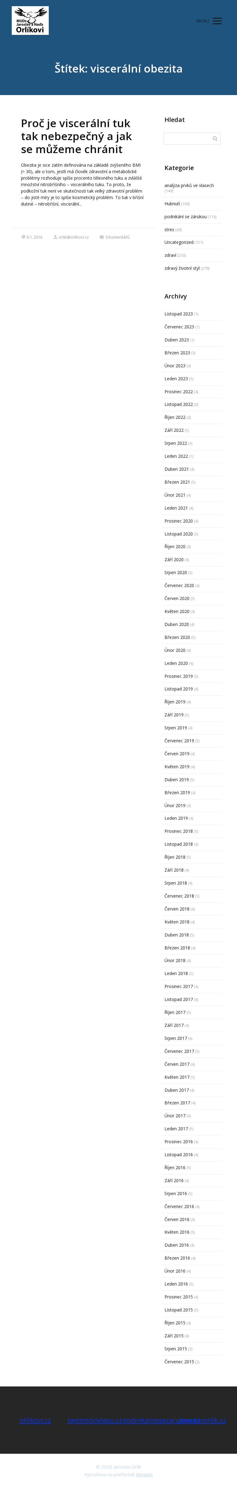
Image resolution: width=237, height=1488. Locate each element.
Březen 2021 (177, 482)
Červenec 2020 (179, 585)
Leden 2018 (176, 973)
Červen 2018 (176, 909)
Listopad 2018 (178, 844)
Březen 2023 (177, 353)
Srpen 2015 (175, 1349)
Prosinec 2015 (178, 1297)
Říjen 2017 (174, 1012)
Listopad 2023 (178, 314)
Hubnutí (172, 203)
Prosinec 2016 (178, 1141)
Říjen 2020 (174, 546)
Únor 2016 (174, 1271)
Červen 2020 (176, 598)
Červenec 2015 (179, 1362)
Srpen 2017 (175, 1038)
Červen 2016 (176, 1219)
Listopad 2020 (178, 534)
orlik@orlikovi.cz (74, 237)
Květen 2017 (176, 1077)
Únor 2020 (174, 650)
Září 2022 (174, 430)
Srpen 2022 (175, 443)
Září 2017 (174, 1025)
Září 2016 (174, 1180)
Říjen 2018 (174, 857)
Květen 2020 (176, 611)
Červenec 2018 (179, 896)
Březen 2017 (177, 1103)
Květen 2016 (176, 1232)
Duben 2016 (176, 1245)
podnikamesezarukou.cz (161, 1419)
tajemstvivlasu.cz (94, 1419)
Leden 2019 (176, 818)
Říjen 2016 (174, 1167)
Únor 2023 (174, 366)
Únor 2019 (174, 805)
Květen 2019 (176, 766)
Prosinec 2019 (178, 676)
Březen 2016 (177, 1258)
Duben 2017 (176, 1090)
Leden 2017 (176, 1129)
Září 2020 (174, 559)
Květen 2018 (176, 922)
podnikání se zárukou (185, 216)
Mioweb (144, 1474)
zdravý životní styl (182, 268)
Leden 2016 (176, 1284)
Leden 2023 (176, 378)
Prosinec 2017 (178, 986)
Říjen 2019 (174, 702)
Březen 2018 (177, 948)
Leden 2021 (176, 508)
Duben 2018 (176, 935)
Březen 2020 (177, 637)
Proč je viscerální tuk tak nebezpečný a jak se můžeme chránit (76, 136)
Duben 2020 (176, 624)
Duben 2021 (176, 469)
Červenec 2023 (179, 327)
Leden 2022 (176, 456)
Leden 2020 (176, 663)
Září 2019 (174, 715)
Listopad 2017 (178, 999)
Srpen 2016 (175, 1193)
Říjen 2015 (174, 1323)
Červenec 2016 (179, 1206)
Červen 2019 (176, 754)
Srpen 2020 (175, 572)
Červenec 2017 (179, 1051)
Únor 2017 (174, 1116)
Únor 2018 (174, 960)
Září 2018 (174, 870)
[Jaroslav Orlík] (30, 21)
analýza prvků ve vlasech (189, 185)
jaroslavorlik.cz (202, 1419)
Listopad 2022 (178, 404)
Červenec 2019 (179, 741)
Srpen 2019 (175, 728)
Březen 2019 (177, 792)
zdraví (170, 255)
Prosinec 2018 (178, 831)
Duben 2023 (176, 340)
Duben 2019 (176, 779)
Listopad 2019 (178, 689)
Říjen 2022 (174, 417)
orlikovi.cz (35, 1419)
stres (169, 229)
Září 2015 (174, 1336)
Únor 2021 (174, 495)
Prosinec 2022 (178, 391)
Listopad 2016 (178, 1154)
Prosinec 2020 (178, 521)
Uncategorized (178, 242)
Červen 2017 (176, 1064)
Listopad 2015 (178, 1310)
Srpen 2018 (175, 883)
